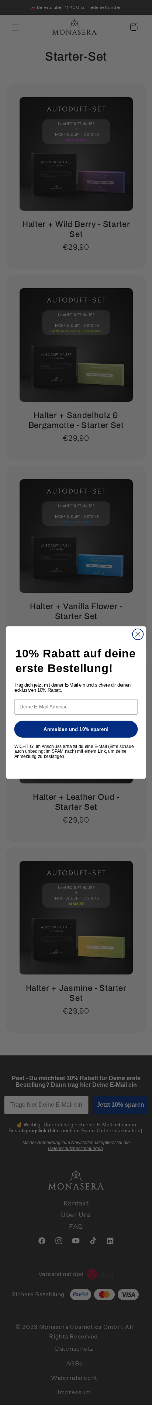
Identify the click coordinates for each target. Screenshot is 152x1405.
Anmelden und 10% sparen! (76, 728)
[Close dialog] (137, 634)
